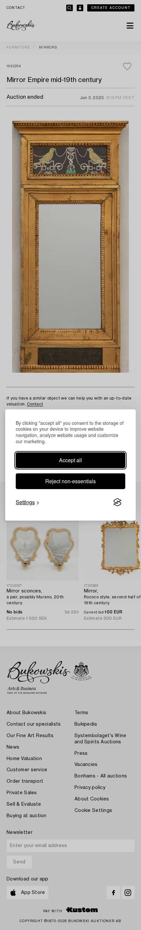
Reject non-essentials (70, 481)
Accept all (70, 460)
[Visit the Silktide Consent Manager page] (117, 502)
